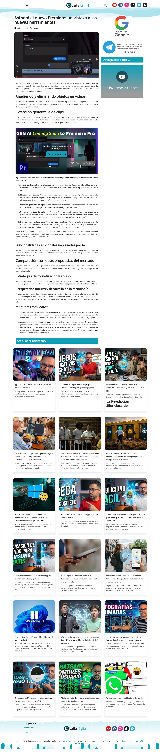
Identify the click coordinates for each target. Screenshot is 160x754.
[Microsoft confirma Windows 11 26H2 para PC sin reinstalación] (34, 617)
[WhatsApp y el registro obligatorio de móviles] (126, 678)
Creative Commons (68, 741)
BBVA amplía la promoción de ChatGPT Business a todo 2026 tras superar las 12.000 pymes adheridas (79, 578)
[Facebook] (120, 5)
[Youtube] (114, 5)
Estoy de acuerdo (56, 154)
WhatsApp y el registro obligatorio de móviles (124, 698)
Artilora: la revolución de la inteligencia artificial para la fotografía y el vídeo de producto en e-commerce (125, 517)
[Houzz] (145, 5)
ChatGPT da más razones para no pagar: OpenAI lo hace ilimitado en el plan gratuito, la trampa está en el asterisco (125, 456)
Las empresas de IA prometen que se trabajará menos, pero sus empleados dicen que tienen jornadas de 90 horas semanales (34, 456)
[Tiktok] (132, 5)
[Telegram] (139, 5)
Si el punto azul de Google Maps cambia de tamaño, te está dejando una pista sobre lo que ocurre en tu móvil (125, 578)
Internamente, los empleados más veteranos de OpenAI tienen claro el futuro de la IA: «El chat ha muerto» (80, 640)
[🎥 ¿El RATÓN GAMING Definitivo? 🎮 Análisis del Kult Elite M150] (34, 365)
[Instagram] (126, 5)
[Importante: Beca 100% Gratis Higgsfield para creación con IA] (80, 494)
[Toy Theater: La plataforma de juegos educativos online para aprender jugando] (80, 365)
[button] (27, 5)
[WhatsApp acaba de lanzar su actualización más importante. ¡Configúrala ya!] (80, 678)
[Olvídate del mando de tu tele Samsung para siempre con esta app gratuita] (34, 556)
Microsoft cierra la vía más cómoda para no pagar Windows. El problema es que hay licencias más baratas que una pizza (32, 517)
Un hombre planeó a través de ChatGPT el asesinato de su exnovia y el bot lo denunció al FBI (125, 387)
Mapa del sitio (30, 727)
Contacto (29, 732)
